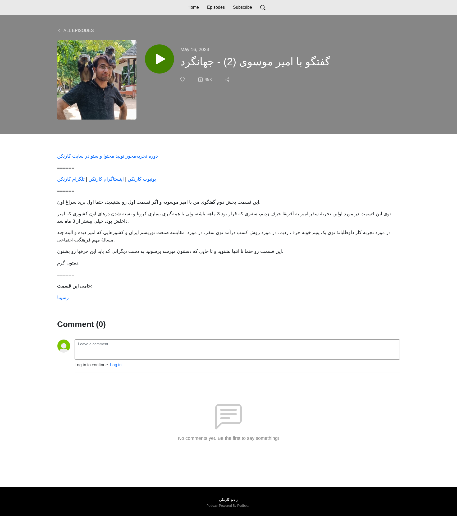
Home (193, 7)
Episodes (216, 7)
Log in (116, 365)
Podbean (243, 506)
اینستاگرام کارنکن (106, 179)
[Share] (228, 79)
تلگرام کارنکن (71, 179)
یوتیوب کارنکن (142, 179)
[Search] (263, 7)
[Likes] (183, 79)
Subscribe (242, 7)
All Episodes (78, 30)
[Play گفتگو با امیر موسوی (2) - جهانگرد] (159, 59)
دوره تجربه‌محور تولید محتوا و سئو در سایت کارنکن (107, 156)
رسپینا (63, 297)
